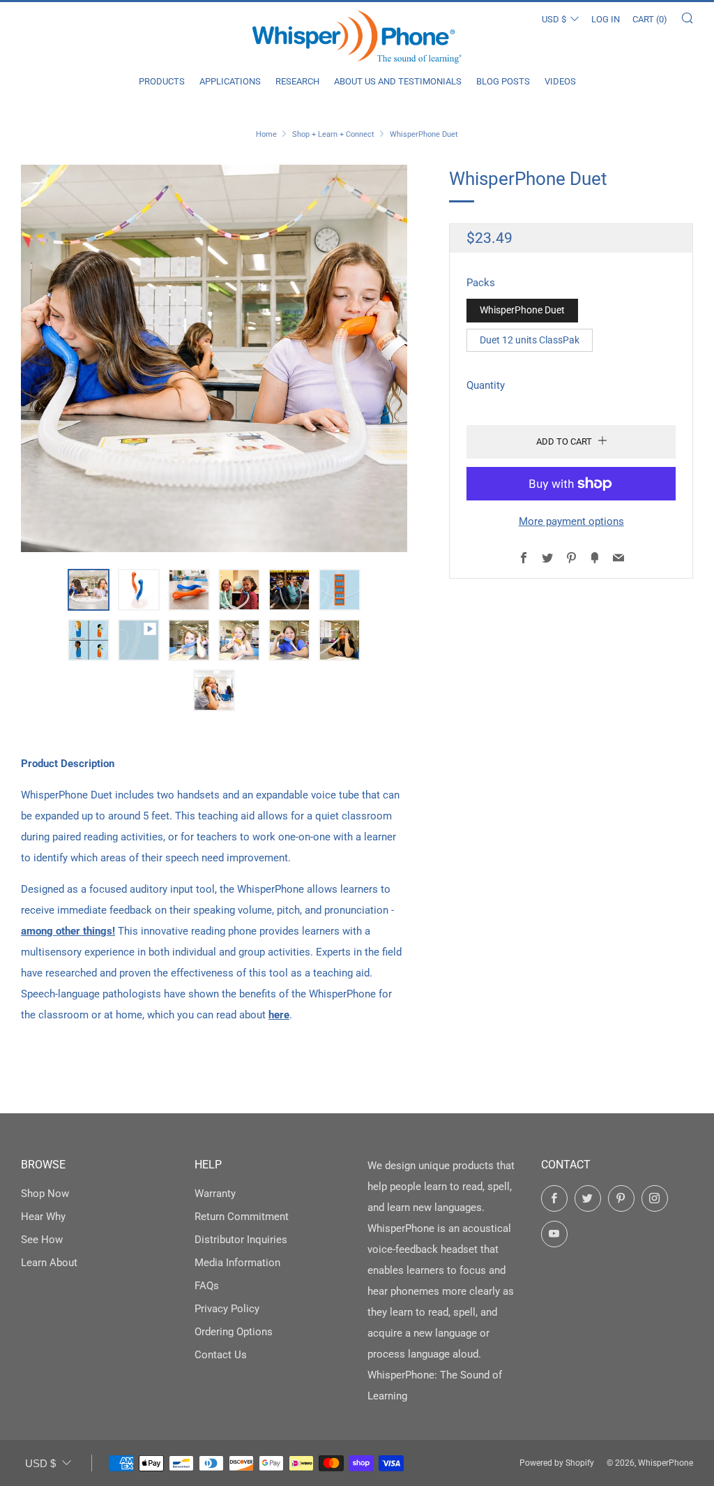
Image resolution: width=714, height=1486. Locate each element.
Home (266, 134)
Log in (605, 19)
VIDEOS (560, 81)
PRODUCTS (162, 81)
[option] (214, 358)
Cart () (649, 19)
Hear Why (43, 1216)
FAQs (207, 1285)
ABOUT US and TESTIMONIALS (398, 81)
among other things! (68, 931)
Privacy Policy (227, 1308)
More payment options (571, 521)
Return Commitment (242, 1216)
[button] (88, 590)
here (278, 1015)
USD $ (554, 19)
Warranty (215, 1193)
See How (42, 1239)
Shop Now (45, 1193)
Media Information (237, 1262)
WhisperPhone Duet (522, 309)
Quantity (485, 385)
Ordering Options (234, 1331)
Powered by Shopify (556, 1463)
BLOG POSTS (503, 81)
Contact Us (221, 1354)
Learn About (49, 1262)
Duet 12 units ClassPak (529, 340)
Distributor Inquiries (241, 1239)
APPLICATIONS (230, 81)
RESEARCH (297, 81)
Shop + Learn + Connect (333, 134)
